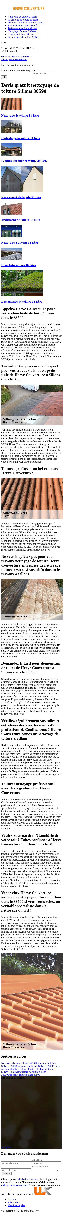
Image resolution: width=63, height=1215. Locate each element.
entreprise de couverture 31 (16, 1185)
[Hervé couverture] (22, 11)
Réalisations (20, 59)
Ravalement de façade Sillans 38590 (33, 1066)
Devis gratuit (7, 59)
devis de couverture (28, 1179)
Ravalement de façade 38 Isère (23, 25)
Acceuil (12, 1199)
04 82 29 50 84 (9, 56)
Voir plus (5, 1147)
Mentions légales (16, 1205)
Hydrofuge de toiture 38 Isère (23, 19)
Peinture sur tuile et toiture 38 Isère (25, 22)
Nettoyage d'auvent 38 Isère (22, 31)
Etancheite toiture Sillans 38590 (24, 1074)
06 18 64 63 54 (24, 56)
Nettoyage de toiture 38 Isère (22, 16)
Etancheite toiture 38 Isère (21, 34)
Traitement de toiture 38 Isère (22, 28)
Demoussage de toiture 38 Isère (24, 37)
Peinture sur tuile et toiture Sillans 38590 (31, 1067)
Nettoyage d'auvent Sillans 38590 (18, 1063)
